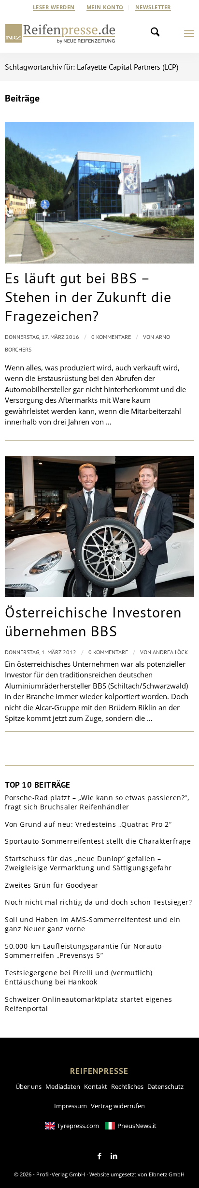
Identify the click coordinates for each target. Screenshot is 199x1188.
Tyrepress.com (78, 1125)
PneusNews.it (136, 1125)
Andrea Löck (170, 652)
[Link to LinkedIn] (114, 1156)
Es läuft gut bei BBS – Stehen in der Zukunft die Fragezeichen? (88, 296)
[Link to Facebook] (99, 1156)
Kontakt (95, 1086)
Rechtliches (127, 1086)
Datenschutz (165, 1086)
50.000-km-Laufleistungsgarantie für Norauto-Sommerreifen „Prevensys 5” (84, 950)
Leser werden (54, 7)
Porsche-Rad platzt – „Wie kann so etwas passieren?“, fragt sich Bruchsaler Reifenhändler (97, 802)
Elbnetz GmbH (167, 1174)
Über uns (28, 1086)
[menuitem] (54, 7)
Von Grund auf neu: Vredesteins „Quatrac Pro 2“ (88, 824)
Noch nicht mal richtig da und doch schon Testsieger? (98, 902)
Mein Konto (105, 7)
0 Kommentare (111, 336)
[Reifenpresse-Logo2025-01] (60, 33)
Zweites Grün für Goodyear (52, 885)
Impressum (70, 1105)
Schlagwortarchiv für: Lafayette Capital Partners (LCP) (91, 67)
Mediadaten (62, 1086)
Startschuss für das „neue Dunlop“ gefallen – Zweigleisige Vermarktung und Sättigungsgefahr (88, 863)
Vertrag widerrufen (118, 1105)
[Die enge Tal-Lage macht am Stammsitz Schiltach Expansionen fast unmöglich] (99, 193)
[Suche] (157, 33)
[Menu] (189, 33)
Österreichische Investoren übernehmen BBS (93, 621)
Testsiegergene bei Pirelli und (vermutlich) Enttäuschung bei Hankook (79, 977)
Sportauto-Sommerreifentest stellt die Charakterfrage (98, 841)
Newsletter (153, 7)
